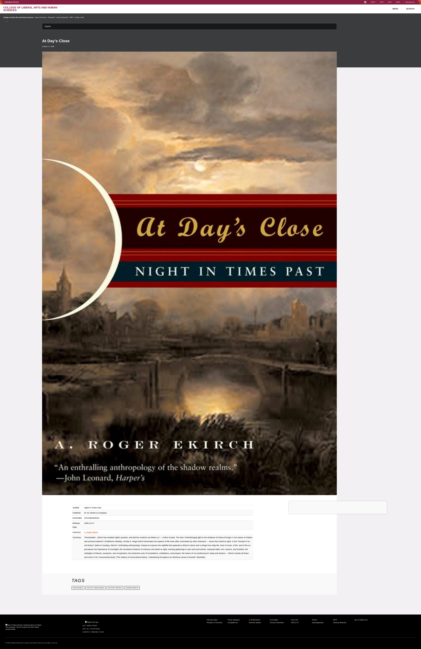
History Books (115, 588)
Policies (314, 620)
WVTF (335, 620)
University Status (212, 620)
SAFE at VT (295, 622)
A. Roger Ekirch (91, 532)
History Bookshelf (62, 17)
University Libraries (255, 622)
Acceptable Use (233, 622)
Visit (382, 2)
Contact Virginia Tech (93, 632)
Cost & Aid (294, 620)
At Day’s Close (79, 17)
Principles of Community (214, 622)
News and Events (41, 17)
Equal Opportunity (317, 622)
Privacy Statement (234, 620)
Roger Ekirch (132, 588)
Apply (373, 2)
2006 (72, 17)
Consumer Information (277, 622)
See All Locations (91, 629)
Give (390, 2)
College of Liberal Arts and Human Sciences (18, 17)
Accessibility (274, 620)
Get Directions (90, 625)
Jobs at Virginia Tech (360, 620)
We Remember (255, 620)
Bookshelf (52, 17)
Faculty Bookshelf (95, 588)
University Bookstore (339, 622)
